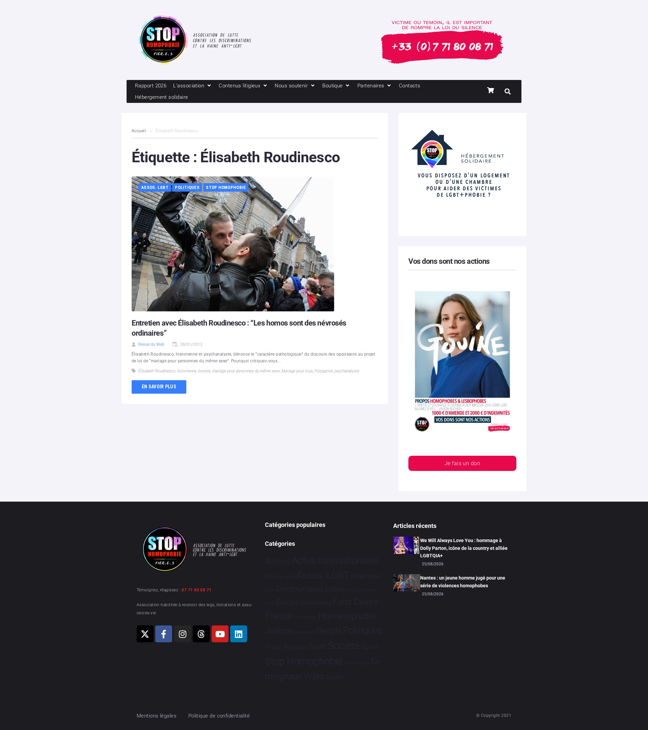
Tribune (362, 663)
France (278, 616)
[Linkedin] (238, 633)
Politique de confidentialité (219, 716)
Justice (278, 631)
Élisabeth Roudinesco (157, 371)
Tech (348, 663)
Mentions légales (157, 716)
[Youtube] (220, 633)
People (329, 631)
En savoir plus (159, 386)
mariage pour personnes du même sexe (246, 371)
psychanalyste (346, 371)
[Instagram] (182, 633)
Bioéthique (365, 576)
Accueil (139, 131)
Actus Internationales (335, 560)
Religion (295, 647)
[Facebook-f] (163, 633)
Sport (370, 647)
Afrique (274, 576)
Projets (274, 647)
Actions (278, 561)
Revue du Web (151, 344)
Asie (290, 576)
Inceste (204, 371)
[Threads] (201, 633)
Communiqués (299, 589)
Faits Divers (355, 602)
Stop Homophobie (226, 187)
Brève (269, 590)
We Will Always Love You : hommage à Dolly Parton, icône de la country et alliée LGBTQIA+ (464, 548)
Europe (287, 602)
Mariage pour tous (297, 371)
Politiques (187, 187)
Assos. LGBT (154, 187)
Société (344, 645)
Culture (334, 589)
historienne (186, 371)
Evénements (315, 602)
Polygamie (324, 371)
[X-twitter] (145, 633)
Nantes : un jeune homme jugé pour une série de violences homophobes (462, 581)
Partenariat (304, 632)
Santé (317, 646)
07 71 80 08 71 (196, 590)
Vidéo (313, 676)
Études (334, 677)
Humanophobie (347, 616)
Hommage (305, 617)
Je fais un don (462, 463)
